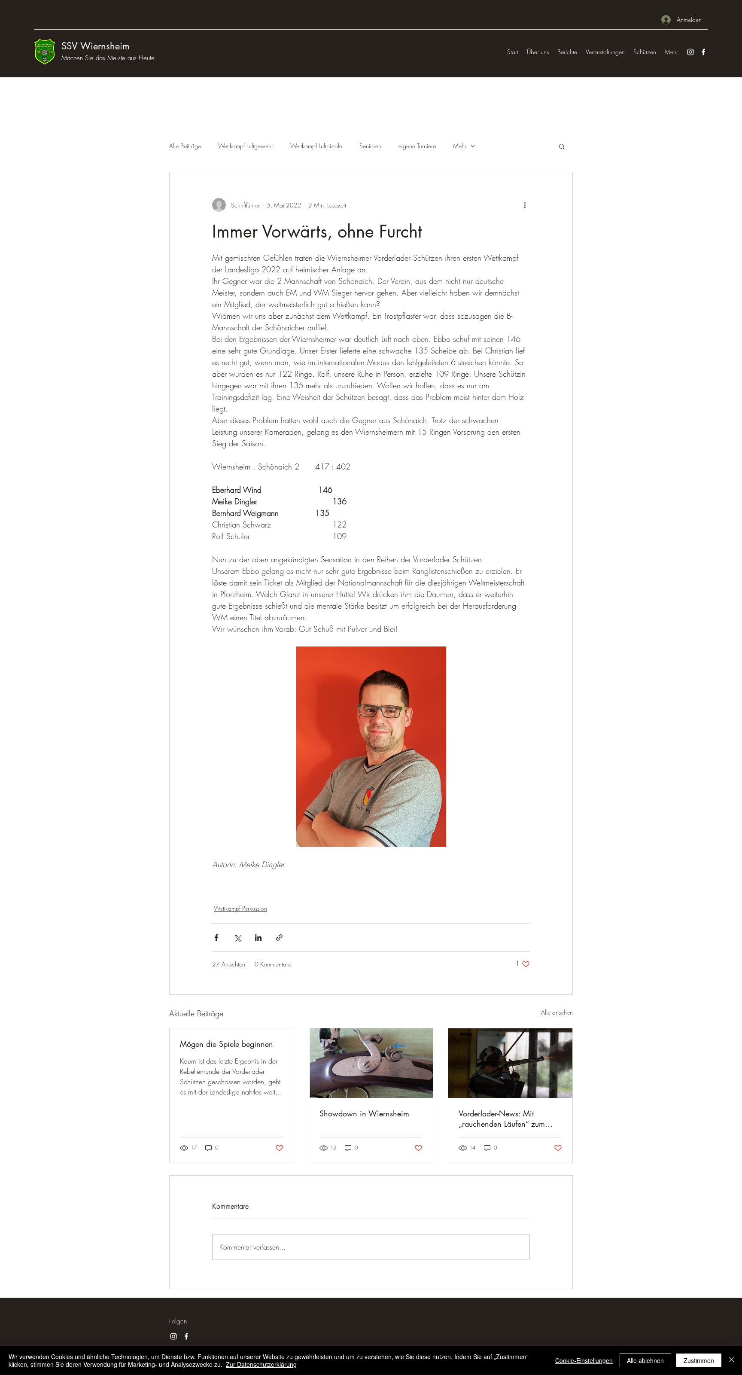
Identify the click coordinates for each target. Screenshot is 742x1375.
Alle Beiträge (185, 146)
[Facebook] (703, 52)
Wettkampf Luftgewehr (245, 146)
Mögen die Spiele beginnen (226, 1044)
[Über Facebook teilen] (216, 937)
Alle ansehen (557, 1012)
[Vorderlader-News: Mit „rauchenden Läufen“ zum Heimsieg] (510, 1063)
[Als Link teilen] (279, 937)
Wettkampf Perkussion (240, 908)
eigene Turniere (417, 146)
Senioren (370, 146)
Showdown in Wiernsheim (364, 1113)
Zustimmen (699, 1360)
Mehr (459, 146)
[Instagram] (690, 52)
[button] (562, 146)
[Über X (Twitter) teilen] (237, 937)
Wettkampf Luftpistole (316, 146)
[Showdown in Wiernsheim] (371, 1063)
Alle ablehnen (645, 1360)
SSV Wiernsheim (95, 46)
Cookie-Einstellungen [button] (584, 1360)
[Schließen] (732, 1360)
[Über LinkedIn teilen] (258, 937)
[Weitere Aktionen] (525, 205)
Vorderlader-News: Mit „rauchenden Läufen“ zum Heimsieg (502, 1118)
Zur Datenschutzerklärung (261, 1364)
